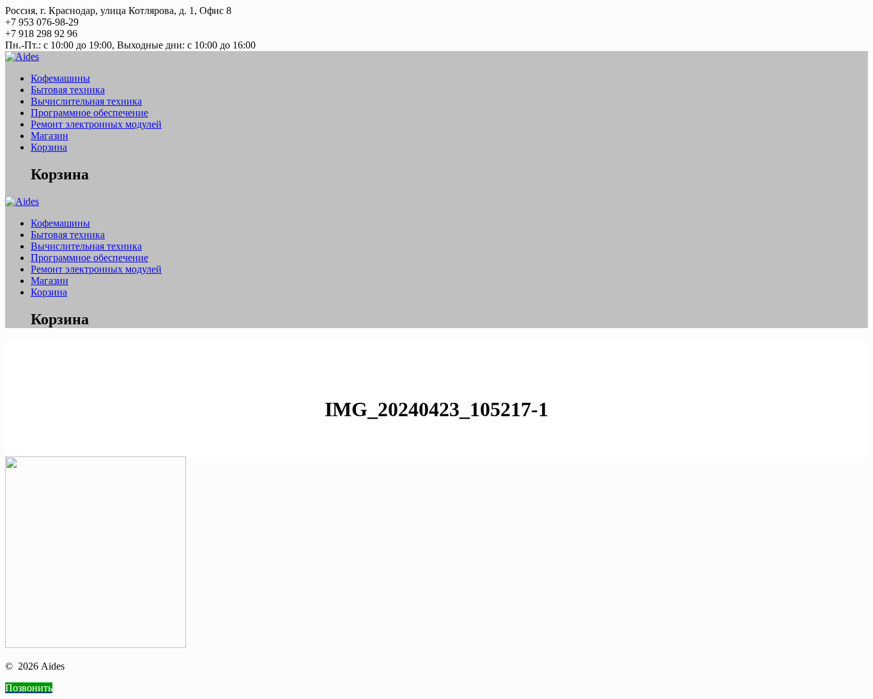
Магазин (49, 135)
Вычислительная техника (86, 101)
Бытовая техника (68, 89)
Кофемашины (60, 78)
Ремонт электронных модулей (96, 124)
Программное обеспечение (89, 112)
